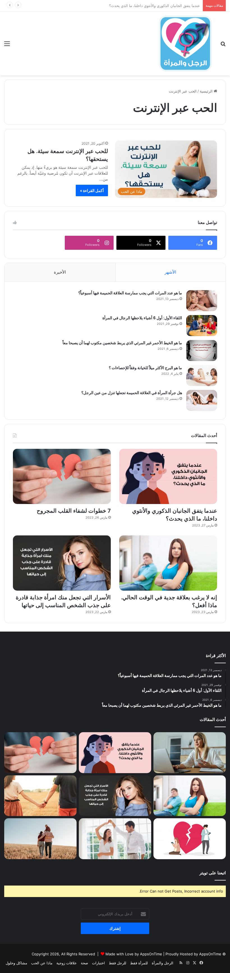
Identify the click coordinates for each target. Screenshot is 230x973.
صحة (84, 963)
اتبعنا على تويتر (212, 873)
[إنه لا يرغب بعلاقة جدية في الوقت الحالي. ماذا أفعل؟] (168, 563)
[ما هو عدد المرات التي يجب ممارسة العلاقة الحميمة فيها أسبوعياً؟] (201, 300)
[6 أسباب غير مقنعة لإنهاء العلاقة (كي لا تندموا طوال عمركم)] (40, 838)
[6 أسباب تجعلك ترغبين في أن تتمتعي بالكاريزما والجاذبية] (115, 838)
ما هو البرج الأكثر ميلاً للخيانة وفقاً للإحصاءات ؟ (145, 368)
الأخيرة (60, 272)
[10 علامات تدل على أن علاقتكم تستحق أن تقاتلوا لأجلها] (40, 795)
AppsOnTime (210, 954)
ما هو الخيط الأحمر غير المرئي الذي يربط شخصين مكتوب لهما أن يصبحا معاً (122, 343)
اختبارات (98, 963)
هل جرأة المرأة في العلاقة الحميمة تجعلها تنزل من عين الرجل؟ (131, 393)
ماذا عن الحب (41, 963)
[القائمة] (7, 45)
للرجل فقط (117, 963)
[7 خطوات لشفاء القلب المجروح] (62, 476)
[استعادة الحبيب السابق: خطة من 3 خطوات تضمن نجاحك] (189, 838)
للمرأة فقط (139, 963)
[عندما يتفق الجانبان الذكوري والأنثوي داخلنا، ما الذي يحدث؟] (168, 476)
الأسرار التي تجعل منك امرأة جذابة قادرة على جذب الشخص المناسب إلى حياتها (63, 601)
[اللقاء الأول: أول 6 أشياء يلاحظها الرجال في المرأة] (201, 325)
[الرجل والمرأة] (185, 43)
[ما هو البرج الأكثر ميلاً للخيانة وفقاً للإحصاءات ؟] (201, 375)
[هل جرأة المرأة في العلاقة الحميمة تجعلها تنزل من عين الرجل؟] (201, 400)
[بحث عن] (223, 45)
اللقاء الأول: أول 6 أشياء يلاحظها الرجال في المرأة (142, 318)
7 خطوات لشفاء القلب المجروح (175, 5)
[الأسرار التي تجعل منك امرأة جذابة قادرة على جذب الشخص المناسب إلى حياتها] (62, 563)
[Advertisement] (115, 117)
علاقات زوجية (66, 963)
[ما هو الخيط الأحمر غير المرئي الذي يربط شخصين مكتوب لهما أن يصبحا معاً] (201, 350)
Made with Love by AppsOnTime (133, 954)
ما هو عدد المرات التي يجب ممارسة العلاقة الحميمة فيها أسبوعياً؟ (130, 293)
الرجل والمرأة (162, 963)
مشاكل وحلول (16, 963)
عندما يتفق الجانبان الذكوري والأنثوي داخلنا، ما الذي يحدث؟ (174, 515)
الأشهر (170, 272)
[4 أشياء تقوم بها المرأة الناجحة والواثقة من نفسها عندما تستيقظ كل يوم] (189, 752)
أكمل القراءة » (92, 190)
